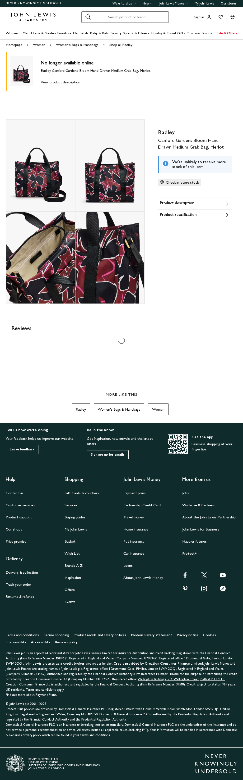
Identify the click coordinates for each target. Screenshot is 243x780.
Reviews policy (66, 642)
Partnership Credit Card (142, 505)
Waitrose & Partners (198, 505)
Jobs (185, 493)
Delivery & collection (22, 572)
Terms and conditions (22, 635)
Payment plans (134, 493)
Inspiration (73, 577)
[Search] (88, 17)
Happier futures (194, 541)
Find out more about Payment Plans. (31, 695)
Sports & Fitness (136, 33)
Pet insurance (134, 541)
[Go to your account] (209, 17)
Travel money (133, 517)
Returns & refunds (20, 596)
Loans (128, 565)
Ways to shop (122, 3)
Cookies (209, 635)
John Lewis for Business (200, 529)
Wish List (72, 553)
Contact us (14, 493)
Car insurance (133, 553)
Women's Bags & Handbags (77, 44)
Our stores (228, 3)
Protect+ (189, 553)
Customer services (20, 505)
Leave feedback (22, 449)
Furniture (64, 33)
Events (70, 601)
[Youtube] (223, 577)
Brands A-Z (74, 565)
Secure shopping (56, 635)
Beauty (116, 33)
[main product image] (25, 71)
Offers (70, 589)
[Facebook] (185, 577)
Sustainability (16, 642)
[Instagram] (204, 590)
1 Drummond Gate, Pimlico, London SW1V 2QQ (142, 669)
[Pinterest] (185, 590)
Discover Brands (199, 33)
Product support (19, 517)
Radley (81, 409)
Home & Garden (43, 33)
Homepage (14, 44)
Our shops (14, 529)
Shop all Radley (120, 44)
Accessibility (40, 642)
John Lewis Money (171, 3)
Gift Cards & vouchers (82, 493)
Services (71, 505)
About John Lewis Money (143, 577)
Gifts (181, 33)
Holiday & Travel (163, 33)
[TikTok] (223, 590)
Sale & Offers (227, 33)
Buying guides (75, 517)
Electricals (81, 33)
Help (146, 3)
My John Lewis (204, 3)
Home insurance (135, 529)
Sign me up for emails (108, 455)
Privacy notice (187, 635)
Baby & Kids (99, 33)
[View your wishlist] (220, 17)
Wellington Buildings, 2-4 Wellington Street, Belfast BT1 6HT (181, 679)
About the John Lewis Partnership (209, 517)
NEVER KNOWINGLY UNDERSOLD (33, 3)
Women (12, 33)
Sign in (199, 17)
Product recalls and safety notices (100, 635)
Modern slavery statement (151, 635)
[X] (204, 577)
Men (26, 33)
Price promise (16, 541)
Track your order (18, 584)
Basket (70, 541)
